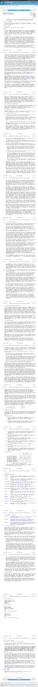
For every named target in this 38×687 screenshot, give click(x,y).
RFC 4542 (32, 10)
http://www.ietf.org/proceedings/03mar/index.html (21, 520)
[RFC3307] (6, 401)
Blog (36, 0)
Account (29, 0)
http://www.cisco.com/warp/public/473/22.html (20, 517)
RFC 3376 (18, 480)
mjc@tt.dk (10, 604)
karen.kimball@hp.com (12, 611)
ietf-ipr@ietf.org (8, 668)
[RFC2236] (32, 76)
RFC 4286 (18, 497)
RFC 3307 (18, 503)
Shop (31, 0)
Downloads (34, 0)
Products (6, 5)
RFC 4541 (5, 52)
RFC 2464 (21, 484)
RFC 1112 (14, 499)
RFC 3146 (24, 482)
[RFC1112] (27, 76)
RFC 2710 (29, 492)
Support (13, 5)
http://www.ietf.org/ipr (9, 663)
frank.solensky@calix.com (13, 617)
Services (9, 5)
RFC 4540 (5, 10)
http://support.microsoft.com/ (24, 523)
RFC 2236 (14, 501)
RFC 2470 (32, 489)
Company (16, 5)
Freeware (2, 5)
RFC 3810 (26, 495)
